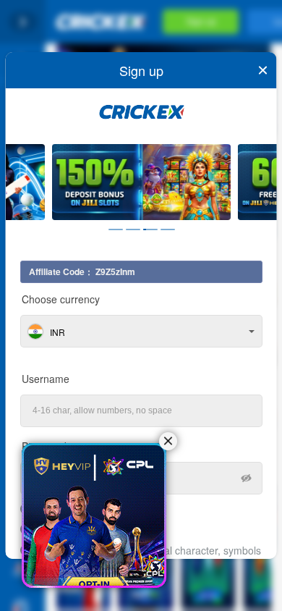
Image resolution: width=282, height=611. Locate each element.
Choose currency (61, 299)
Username (45, 378)
